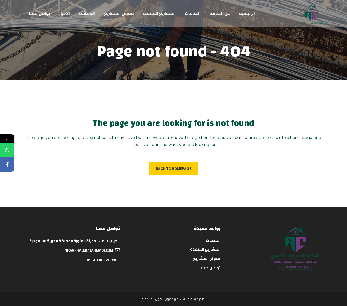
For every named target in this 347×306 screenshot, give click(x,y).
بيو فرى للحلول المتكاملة (159, 299)
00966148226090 (101, 259)
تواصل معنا (210, 268)
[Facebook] (7, 164)
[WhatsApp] (7, 150)
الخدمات (213, 240)
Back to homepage (173, 168)
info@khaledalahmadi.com (88, 250)
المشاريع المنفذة (205, 249)
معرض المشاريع (206, 258)
